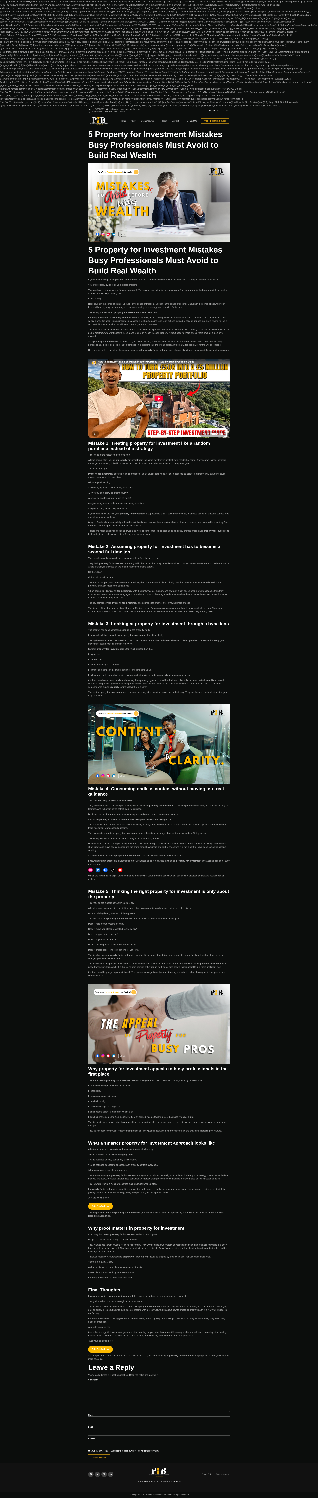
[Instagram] (222, 110)
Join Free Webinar (100, 1206)
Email (90, 1427)
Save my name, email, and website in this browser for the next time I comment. (124, 1451)
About (133, 121)
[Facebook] (210, 110)
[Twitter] (214, 110)
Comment (93, 1380)
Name (91, 1415)
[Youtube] (218, 110)
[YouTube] (120, 870)
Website (91, 1439)
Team (164, 121)
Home (123, 121)
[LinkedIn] (98, 870)
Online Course (147, 121)
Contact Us (192, 121)
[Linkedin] (227, 110)
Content (175, 121)
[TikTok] (113, 870)
